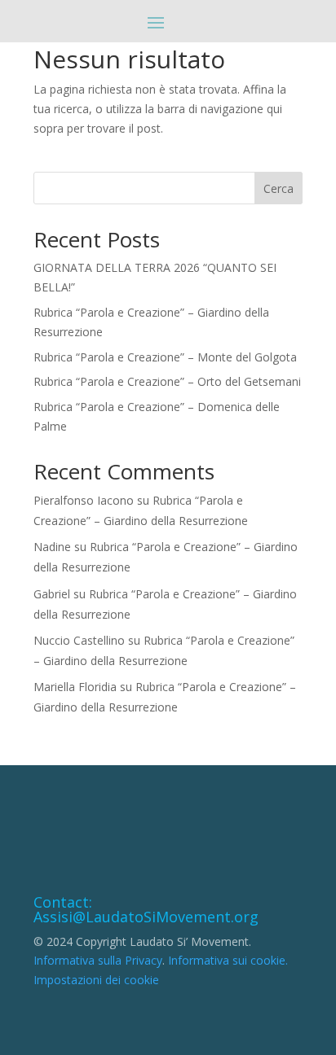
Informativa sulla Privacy (97, 960)
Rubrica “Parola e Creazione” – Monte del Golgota (165, 357)
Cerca (278, 188)
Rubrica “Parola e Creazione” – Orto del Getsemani (167, 381)
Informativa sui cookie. (228, 960)
